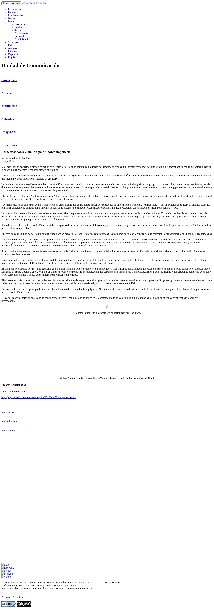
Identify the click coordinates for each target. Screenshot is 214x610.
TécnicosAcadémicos (21, 31)
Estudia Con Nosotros (15, 13)
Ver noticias (7, 412)
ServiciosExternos (13, 44)
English (12, 57)
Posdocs (19, 27)
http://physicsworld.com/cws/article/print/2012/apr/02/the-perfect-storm (38, 397)
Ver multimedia (9, 421)
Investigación (15, 9)
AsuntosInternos (12, 50)
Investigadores (22, 24)
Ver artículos (8, 430)
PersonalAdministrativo (22, 38)
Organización (15, 54)
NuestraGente (12, 19)
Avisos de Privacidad (12, 597)
